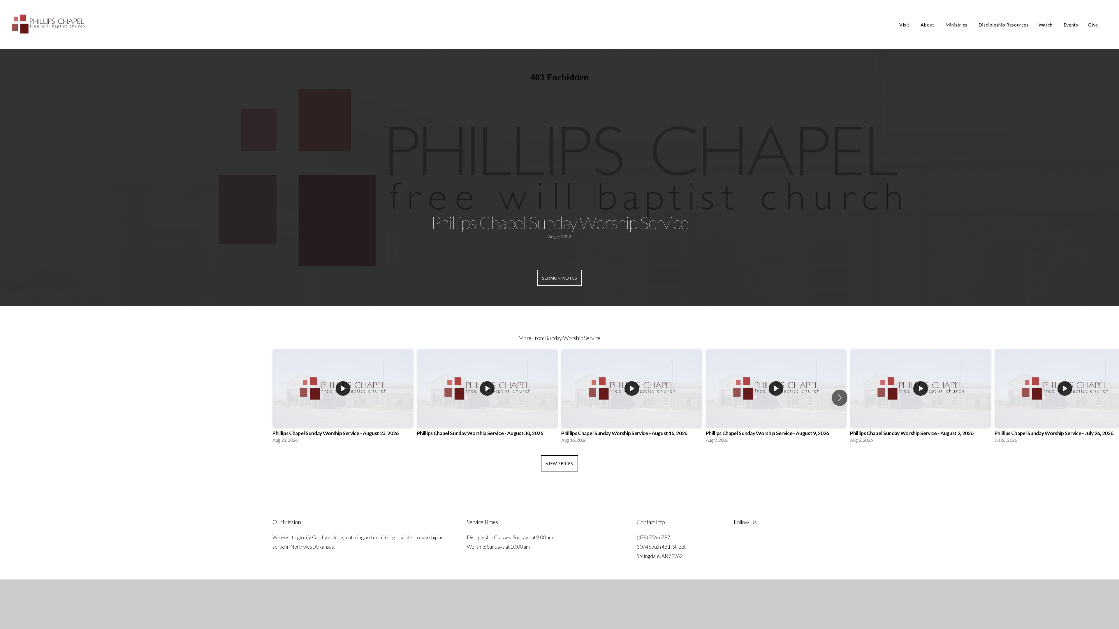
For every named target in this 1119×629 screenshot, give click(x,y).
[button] (840, 397)
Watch (1046, 24)
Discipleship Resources (1004, 24)
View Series (559, 463)
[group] (343, 397)
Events (1071, 24)
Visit (905, 24)
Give (1093, 24)
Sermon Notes (559, 278)
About (928, 24)
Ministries (957, 24)
